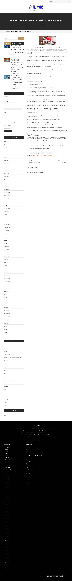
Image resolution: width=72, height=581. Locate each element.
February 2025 (6, 186)
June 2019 (5, 329)
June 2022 (5, 237)
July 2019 (5, 326)
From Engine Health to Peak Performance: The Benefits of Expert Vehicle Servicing (36, 432)
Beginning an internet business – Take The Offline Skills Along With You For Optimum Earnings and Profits (17, 81)
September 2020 (7, 288)
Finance (5, 370)
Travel (5, 405)
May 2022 (5, 240)
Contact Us (6, 413)
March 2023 (6, 217)
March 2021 (6, 275)
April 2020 (5, 304)
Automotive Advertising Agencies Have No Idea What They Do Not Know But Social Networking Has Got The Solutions (17, 65)
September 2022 (7, 230)
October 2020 (6, 284)
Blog (5, 348)
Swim (5, 395)
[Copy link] (52, 153)
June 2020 (5, 297)
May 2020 (5, 300)
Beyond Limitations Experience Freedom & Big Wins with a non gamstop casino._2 (47, 145)
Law (4, 383)
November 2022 (7, 227)
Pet (4, 392)
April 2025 (5, 182)
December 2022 (7, 224)
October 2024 (6, 195)
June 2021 (5, 269)
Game (5, 373)
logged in (33, 172)
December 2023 (7, 208)
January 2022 (6, 249)
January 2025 (6, 189)
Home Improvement (8, 379)
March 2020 (6, 307)
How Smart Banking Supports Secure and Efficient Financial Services (36, 430)
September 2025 (7, 176)
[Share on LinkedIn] (36, 153)
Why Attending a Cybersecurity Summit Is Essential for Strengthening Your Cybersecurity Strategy (17, 50)
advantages (33, 155)
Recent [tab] (13, 43)
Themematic (60, 576)
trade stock (50, 155)
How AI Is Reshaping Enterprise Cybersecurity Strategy (36, 436)
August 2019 (6, 323)
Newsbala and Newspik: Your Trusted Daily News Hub (41, 148)
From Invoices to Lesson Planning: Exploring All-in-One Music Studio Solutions (36, 434)
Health (5, 376)
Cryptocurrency (7, 354)
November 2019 (7, 316)
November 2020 (7, 281)
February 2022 (6, 246)
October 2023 (6, 211)
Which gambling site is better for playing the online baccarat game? (37, 161)
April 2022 (5, 243)
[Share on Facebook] (31, 153)
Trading (5, 402)
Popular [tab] (7, 43)
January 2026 (6, 163)
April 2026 (5, 154)
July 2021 (5, 265)
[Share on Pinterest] (42, 153)
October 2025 (6, 173)
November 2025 (7, 170)
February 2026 (6, 160)
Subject (5, 107)
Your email (6, 101)
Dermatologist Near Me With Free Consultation (13, 357)
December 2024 (7, 192)
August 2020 (6, 291)
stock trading (44, 155)
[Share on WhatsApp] (39, 153)
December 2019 (7, 313)
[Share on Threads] (50, 153)
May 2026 (5, 150)
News (34, 156)
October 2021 (6, 256)
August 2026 (6, 141)
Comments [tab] (21, 43)
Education (6, 360)
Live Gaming (6, 386)
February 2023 (6, 221)
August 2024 (6, 201)
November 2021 (7, 253)
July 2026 (5, 144)
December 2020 (7, 278)
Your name (6, 96)
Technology (6, 399)
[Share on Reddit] (44, 153)
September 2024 (7, 198)
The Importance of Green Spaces (37, 147)
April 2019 (5, 335)
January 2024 (6, 205)
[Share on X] (33, 153)
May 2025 (5, 179)
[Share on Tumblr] (47, 153)
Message (5, 112)
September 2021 (7, 259)
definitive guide (39, 155)
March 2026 (6, 157)
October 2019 (6, 320)
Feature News (6, 367)
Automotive (6, 344)
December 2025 (7, 166)
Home (5, 415)
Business (5, 351)
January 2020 (6, 310)
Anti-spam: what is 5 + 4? (8, 125)
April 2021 (5, 272)
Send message (7, 131)
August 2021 (6, 262)
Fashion (5, 364)
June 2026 (5, 147)
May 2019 (5, 332)
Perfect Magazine (53, 576)
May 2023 (5, 214)
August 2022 (6, 233)
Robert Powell (44, 25)
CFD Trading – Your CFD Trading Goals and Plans (58, 161)
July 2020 (5, 294)
